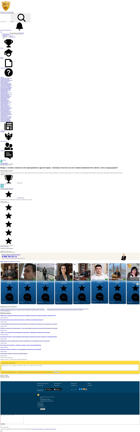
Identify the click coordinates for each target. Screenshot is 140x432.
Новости (8, 105)
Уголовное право (3, 118)
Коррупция (5, 96)
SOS (3, 37)
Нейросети (2, 104)
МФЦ (4, 102)
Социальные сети (8, 114)
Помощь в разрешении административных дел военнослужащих (65, 308)
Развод (7, 111)
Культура (2, 98)
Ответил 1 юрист (3, 321)
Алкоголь (6, 80)
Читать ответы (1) (8, 174)
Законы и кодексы (74, 383)
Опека (11, 107)
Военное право (8, 83)
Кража (1, 97)
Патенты (2, 108)
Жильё (6, 88)
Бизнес (6, 82)
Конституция (3, 95)
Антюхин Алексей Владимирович (6, 188)
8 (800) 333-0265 (21, 33)
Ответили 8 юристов (4, 334)
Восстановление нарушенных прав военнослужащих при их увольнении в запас (22, 309)
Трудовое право (8, 117)
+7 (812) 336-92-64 (40, 405)
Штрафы (8, 119)
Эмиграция (6, 120)
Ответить (2, 174)
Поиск (14, 261)
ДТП (8, 87)
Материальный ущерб (4, 99)
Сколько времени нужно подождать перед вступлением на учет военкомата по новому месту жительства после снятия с (28, 324)
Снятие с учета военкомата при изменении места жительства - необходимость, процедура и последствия (25, 332)
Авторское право (6, 79)
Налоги (6, 102)
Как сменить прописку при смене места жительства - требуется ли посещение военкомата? (21, 319)
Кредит (4, 97)
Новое (5, 35)
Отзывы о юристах (40, 385)
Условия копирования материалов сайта (46, 401)
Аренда (1, 81)
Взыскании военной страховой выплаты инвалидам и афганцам (13, 308)
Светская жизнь (3, 112)
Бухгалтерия (2, 83)
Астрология (5, 81)
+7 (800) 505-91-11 (40, 402)
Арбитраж (10, 80)
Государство (2, 85)
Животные (2, 88)
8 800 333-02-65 (42, 372)
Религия (9, 111)
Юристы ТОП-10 (6, 33)
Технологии (2, 117)
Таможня (9, 116)
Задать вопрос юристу (4, 246)
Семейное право (3, 113)
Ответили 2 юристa (4, 317)
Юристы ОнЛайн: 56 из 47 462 (6, 261)
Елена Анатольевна (4, 163)
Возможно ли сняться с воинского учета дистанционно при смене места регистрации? (20, 349)
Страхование (5, 115)
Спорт (1, 115)
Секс (9, 112)
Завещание (9, 88)
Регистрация (17, 261)
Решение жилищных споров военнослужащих (73, 309)
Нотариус (2, 106)
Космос (8, 96)
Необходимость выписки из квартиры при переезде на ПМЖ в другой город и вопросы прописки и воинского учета (28, 315)
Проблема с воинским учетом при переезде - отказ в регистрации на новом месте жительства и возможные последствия (28, 328)
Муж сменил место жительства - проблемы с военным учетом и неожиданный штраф (20, 345)
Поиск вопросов (56, 385)
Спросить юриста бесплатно (5, 30)
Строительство (3, 116)
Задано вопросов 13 (4, 164)
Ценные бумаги (3, 119)
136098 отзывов (20, 197)
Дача (11, 85)
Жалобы (10, 87)
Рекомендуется (3, 183)
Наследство (2, 103)
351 (8, 376)
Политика (9, 108)
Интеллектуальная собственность (3, 93)
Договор (2, 86)
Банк (9, 81)
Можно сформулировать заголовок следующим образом (13, 353)
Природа (7, 110)
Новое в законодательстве (4, 105)
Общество (8, 107)
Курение (5, 98)
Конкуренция (6, 94)
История (2, 94)
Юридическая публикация (5, 121)
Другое (5, 87)
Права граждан (7, 109)
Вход (1, 32)
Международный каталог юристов (42, 383)
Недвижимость (8, 103)
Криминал (8, 97)
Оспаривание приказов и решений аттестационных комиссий (39, 309)
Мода (6, 101)
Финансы (9, 118)
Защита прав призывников (32, 308)
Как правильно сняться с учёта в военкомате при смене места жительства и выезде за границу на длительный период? (28, 336)
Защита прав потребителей (5, 89)
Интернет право (9, 93)
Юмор (10, 120)
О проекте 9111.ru (74, 385)
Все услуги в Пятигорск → (5, 310)
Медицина (2, 100)
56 (7, 375)
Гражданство (7, 85)
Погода (5, 108)
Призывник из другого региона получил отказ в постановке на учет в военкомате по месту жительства (25, 340)
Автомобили (2, 78)
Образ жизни (6, 106)
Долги (5, 86)
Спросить (9, 302)
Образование (3, 107)
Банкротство (2, 82)
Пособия (2, 109)
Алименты (2, 80)
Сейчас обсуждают (6, 34)
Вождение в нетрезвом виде (5, 84)
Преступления (3, 110)
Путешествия (3, 111)
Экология (2, 120)
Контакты (89, 383)
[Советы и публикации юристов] (5, 11)
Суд (7, 116)
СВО (8, 112)
